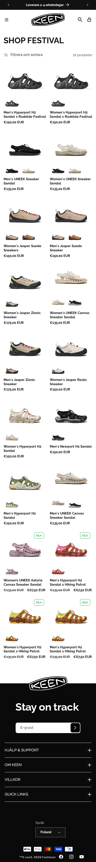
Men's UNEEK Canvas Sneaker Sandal (67, 515)
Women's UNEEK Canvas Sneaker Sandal (69, 315)
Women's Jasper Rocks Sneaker (68, 382)
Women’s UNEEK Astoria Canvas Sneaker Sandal (23, 582)
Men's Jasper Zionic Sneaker (19, 382)
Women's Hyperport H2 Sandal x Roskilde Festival (71, 114)
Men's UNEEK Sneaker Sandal (21, 181)
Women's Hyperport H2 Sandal (22, 448)
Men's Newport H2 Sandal (71, 446)
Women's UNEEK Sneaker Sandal (70, 181)
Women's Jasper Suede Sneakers (22, 248)
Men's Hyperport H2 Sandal (20, 515)
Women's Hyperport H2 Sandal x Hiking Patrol (22, 649)
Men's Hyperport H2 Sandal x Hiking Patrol (68, 582)
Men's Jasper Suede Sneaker (66, 248)
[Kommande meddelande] (87, 5)
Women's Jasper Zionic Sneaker (22, 315)
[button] (6, 19)
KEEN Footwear (45, 857)
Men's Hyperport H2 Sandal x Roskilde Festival (25, 114)
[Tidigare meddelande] (8, 5)
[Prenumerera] (75, 727)
